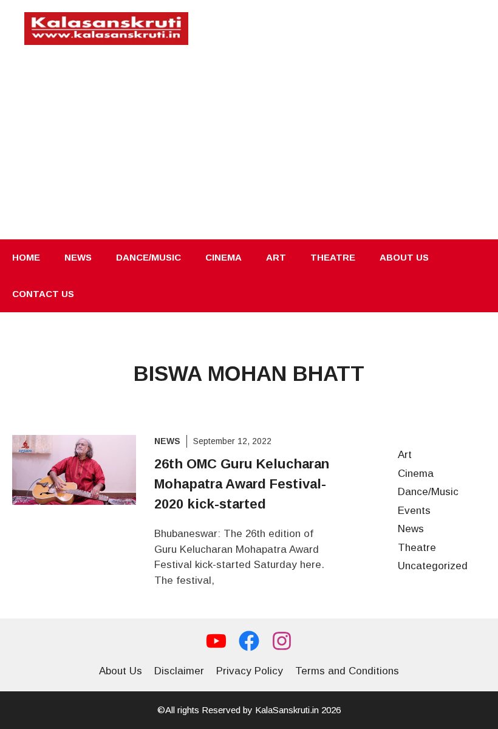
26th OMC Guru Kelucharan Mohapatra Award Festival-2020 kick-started (241, 484)
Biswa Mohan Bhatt (249, 373)
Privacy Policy (249, 671)
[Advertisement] (249, 148)
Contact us (43, 294)
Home (26, 257)
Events (414, 510)
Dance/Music (148, 257)
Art (276, 257)
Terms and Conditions (347, 671)
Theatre (332, 257)
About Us (404, 257)
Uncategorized (433, 566)
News (78, 257)
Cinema (223, 257)
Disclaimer (179, 671)
